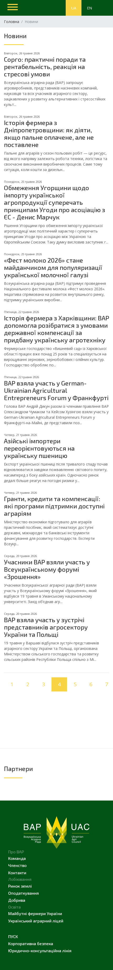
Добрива (16, 900)
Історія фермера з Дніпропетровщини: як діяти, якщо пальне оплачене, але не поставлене (49, 133)
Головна (11, 21)
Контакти (17, 872)
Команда (17, 858)
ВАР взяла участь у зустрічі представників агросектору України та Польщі (46, 627)
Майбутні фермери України (35, 913)
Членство (17, 865)
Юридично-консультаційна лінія (39, 950)
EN (89, 7)
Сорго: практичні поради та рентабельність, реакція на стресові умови (45, 66)
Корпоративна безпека (30, 943)
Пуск (13, 936)
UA (73, 7)
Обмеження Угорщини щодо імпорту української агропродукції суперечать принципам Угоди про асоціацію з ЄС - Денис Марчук (54, 202)
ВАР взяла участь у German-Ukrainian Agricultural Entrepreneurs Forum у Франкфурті (56, 390)
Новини (15, 35)
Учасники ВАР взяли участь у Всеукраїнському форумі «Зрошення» (47, 569)
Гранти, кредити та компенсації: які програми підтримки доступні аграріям (54, 506)
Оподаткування (23, 892)
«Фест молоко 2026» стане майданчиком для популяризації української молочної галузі (53, 267)
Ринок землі (20, 885)
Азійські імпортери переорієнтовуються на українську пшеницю (39, 448)
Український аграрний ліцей (35, 920)
